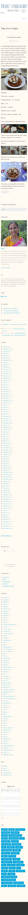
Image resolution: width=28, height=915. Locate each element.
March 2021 (6, 414)
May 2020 (5, 436)
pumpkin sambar (7, 716)
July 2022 (5, 383)
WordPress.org (7, 775)
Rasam (5, 721)
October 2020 (6, 425)
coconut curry (6, 629)
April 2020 (6, 439)
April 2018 (6, 490)
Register (5, 766)
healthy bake (16, 850)
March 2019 (6, 466)
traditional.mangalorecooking (9, 877)
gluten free (11, 847)
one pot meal (11, 865)
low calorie (12, 856)
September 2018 (7, 479)
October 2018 (6, 477)
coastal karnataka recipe (9, 624)
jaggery (4, 856)
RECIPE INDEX (6, 582)
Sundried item (6, 739)
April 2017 (6, 517)
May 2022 (5, 387)
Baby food (5, 602)
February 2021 (7, 416)
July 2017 (5, 510)
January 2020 (6, 445)
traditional (6, 748)
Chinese (5, 620)
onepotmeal (20, 865)
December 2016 (7, 526)
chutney (5, 622)
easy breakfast (6, 841)
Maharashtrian (7, 683)
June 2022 (5, 385)
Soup (4, 734)
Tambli (5, 741)
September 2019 (7, 452)
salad (4, 725)
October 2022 (6, 376)
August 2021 (6, 403)
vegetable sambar (7, 755)
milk (4, 865)
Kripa (3, 248)
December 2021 (7, 396)
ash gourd (5, 600)
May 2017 (5, 515)
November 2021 (7, 398)
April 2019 (6, 463)
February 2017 (7, 522)
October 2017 (6, 504)
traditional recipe (18, 883)
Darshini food (6, 640)
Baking (5, 604)
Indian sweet (6, 669)
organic (5, 705)
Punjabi (5, 719)
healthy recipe (6, 853)
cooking (5, 638)
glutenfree (19, 847)
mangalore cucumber (8, 689)
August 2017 (6, 508)
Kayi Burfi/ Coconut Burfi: (10, 308)
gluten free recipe (6, 850)
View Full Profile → (6, 268)
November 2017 (7, 501)
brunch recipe (15, 832)
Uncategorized (7, 750)
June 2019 (5, 459)
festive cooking (16, 844)
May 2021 (5, 409)
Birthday (5, 613)
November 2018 (7, 474)
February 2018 (7, 495)
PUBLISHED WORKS (8, 586)
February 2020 (7, 443)
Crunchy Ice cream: (14, 37)
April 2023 (6, 365)
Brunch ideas (5, 832)
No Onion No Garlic (8, 696)
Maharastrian (6, 685)
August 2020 (6, 430)
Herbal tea (6, 663)
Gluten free (6, 658)
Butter (5, 618)
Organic (4, 868)
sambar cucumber (7, 728)
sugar (4, 737)
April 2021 (6, 412)
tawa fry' (5, 743)
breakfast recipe (20, 829)
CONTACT (5, 584)
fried (4, 654)
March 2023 (6, 367)
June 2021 (5, 407)
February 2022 (7, 392)
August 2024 (6, 351)
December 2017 (7, 499)
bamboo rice (6, 609)
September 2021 (7, 400)
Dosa (4, 642)
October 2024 (6, 347)
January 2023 (6, 371)
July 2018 (5, 483)
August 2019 (6, 454)
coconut (5, 627)
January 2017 (6, 524)
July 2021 (5, 405)
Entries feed (6, 770)
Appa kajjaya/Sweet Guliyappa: (12, 313)
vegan (4, 752)
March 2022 (6, 389)
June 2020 (5, 434)
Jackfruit (5, 672)
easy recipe (15, 841)
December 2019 (7, 448)
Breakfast (5, 615)
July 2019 (5, 457)
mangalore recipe (18, 862)
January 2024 (6, 358)
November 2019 (7, 450)
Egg (4, 645)
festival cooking (6, 844)
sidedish (4, 871)
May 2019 (5, 461)
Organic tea (6, 707)
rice (18, 868)
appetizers (5, 598)
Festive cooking (7, 651)
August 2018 (6, 481)
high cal (5, 665)
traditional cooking (7, 883)
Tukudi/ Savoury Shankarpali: (11, 311)
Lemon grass (6, 678)
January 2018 (6, 497)
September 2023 (7, 360)
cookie (5, 636)
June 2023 (5, 362)
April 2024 (6, 356)
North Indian (6, 703)
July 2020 (5, 432)
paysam (5, 712)
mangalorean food (8, 692)
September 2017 (7, 506)
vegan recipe (11, 885)
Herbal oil (5, 660)
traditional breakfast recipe (8, 880)
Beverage (5, 611)
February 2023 (7, 369)
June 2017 (5, 513)
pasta (4, 710)
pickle (4, 714)
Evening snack (6, 647)
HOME (4, 580)
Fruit (4, 656)
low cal (5, 681)
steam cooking (20, 871)
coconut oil (6, 631)
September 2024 (7, 349)
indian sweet (15, 853)
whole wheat (21, 885)
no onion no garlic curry (9, 698)
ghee (4, 847)
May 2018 (5, 488)
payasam (12, 868)
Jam (4, 674)
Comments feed (7, 773)
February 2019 (7, 468)
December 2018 (7, 472)
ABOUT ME (5, 577)
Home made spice (7, 667)
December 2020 (7, 421)
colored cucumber (7, 633)
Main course (6, 687)
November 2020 (7, 423)
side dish (5, 732)
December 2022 (7, 374)
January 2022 (6, 394)
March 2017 (6, 519)
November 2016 (7, 528)
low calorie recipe (6, 859)
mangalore (16, 859)
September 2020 (7, 427)
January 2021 (6, 418)
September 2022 (7, 378)
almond (4, 829)
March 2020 (6, 441)
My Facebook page (6, 535)
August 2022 (6, 380)
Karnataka (5, 676)
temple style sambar (8, 746)
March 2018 (6, 492)
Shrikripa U (6, 324)
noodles (5, 701)
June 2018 (5, 486)
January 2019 (6, 470)
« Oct (2, 818)
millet (4, 694)
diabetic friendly (13, 838)
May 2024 (5, 353)
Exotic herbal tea (7, 649)
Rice (4, 723)
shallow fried (6, 730)
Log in (5, 768)
